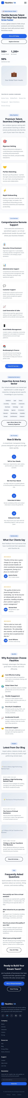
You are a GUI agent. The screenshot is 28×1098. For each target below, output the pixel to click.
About (2, 1024)
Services (3, 1027)
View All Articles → (14, 859)
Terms (13, 1094)
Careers (3, 1032)
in (2, 1015)
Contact (3, 1060)
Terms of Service (5, 1052)
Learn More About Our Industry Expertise (14, 423)
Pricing (3, 1035)
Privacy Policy (4, 1049)
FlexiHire (9, 2)
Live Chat (3, 1066)
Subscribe (14, 1083)
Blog (2, 1046)
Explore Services (14, 41)
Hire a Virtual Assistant (14, 983)
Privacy (8, 1094)
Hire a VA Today (14, 36)
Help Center (4, 1063)
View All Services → (14, 366)
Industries (4, 1029)
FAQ (2, 1043)
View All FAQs (14, 950)
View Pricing (14, 989)
